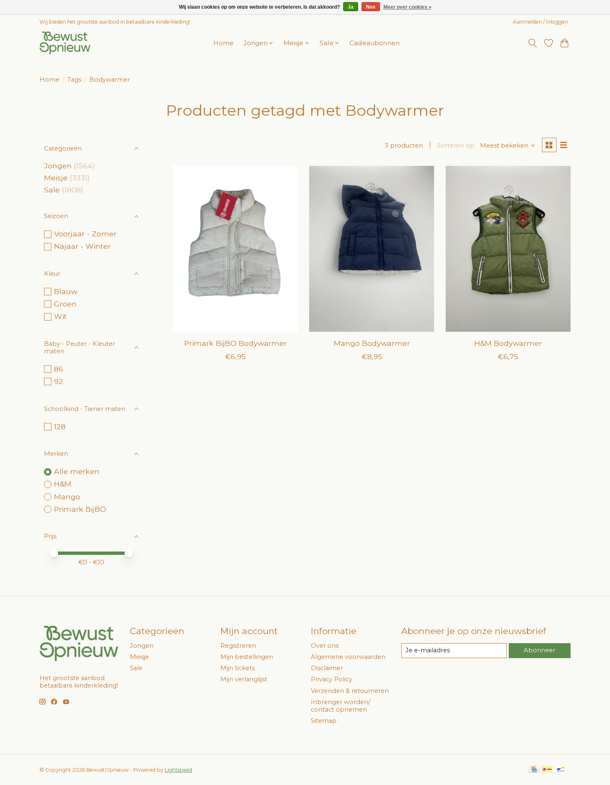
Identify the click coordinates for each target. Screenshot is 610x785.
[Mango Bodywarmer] (371, 249)
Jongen (58, 165)
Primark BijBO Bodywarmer (235, 343)
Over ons (325, 645)
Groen (65, 303)
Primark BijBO (80, 509)
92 (58, 381)
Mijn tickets (237, 668)
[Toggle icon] (533, 43)
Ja (351, 7)
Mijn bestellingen (246, 657)
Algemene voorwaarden (348, 657)
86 (58, 369)
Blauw (65, 291)
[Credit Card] (534, 770)
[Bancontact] (561, 770)
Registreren (238, 645)
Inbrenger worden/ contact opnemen (340, 705)
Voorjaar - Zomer (85, 233)
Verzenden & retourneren (350, 691)
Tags (74, 79)
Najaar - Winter (82, 246)
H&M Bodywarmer (508, 343)
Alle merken (77, 471)
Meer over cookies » (407, 7)
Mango (67, 496)
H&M (62, 483)
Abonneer (539, 650)
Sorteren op (455, 145)
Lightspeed (178, 770)
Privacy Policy (331, 679)
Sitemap (324, 720)
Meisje (56, 177)
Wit (60, 316)
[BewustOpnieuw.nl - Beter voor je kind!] (64, 43)
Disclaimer (327, 668)
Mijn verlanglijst (243, 679)
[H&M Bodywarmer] (508, 249)
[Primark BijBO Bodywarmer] (235, 249)
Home (223, 43)
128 (60, 426)
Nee (371, 7)
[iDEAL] (547, 770)
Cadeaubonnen (374, 43)
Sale (52, 189)
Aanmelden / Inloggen (540, 22)
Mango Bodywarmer (372, 343)
